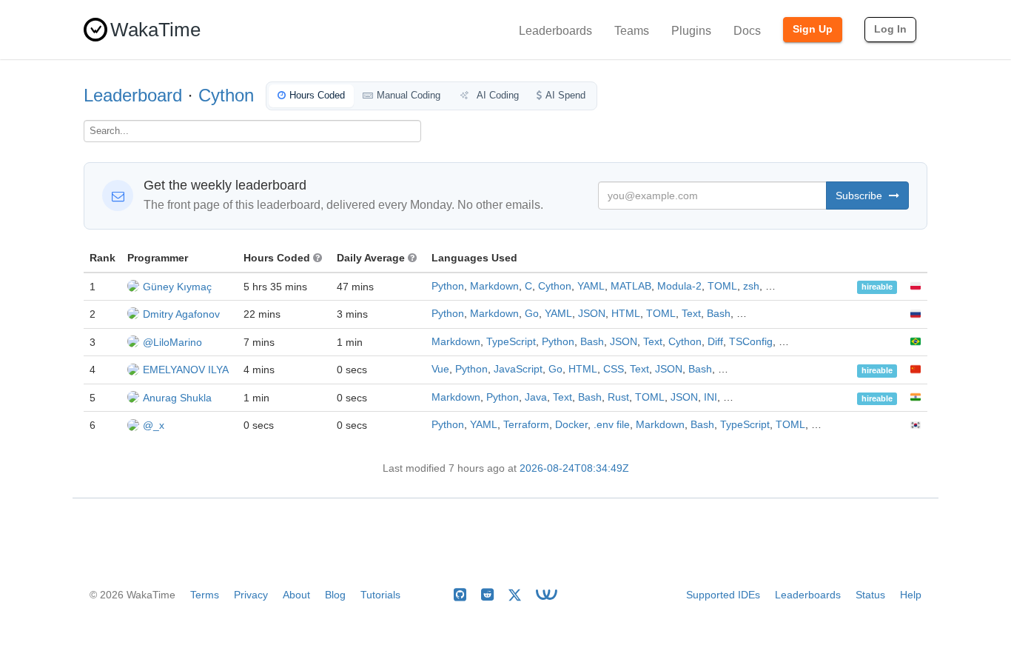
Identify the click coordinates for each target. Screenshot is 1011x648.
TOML (722, 286)
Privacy (251, 595)
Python (447, 286)
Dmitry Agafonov (181, 314)
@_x (153, 425)
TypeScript (511, 341)
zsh (751, 286)
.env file (612, 424)
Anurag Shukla (177, 398)
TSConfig (751, 341)
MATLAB (631, 286)
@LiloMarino (172, 342)
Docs (747, 30)
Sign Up (813, 29)
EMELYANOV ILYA (186, 369)
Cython (226, 95)
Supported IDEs (723, 595)
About (296, 595)
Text (691, 313)
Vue (440, 369)
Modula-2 (679, 286)
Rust (618, 397)
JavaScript (518, 369)
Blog (335, 595)
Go (532, 313)
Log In (890, 29)
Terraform (526, 424)
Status (870, 595)
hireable (877, 287)
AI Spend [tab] (565, 95)
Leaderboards (555, 30)
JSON (591, 313)
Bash (718, 313)
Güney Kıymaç (177, 287)
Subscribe (860, 195)
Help (910, 595)
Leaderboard (133, 95)
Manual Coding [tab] (408, 95)
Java (536, 397)
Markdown (494, 286)
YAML (591, 286)
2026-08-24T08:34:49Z (574, 468)
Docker (571, 424)
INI (710, 397)
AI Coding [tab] (496, 95)
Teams (631, 30)
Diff (715, 341)
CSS (613, 369)
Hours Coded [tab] (317, 95)
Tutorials (380, 595)
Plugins (691, 30)
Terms (204, 595)
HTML (625, 313)
